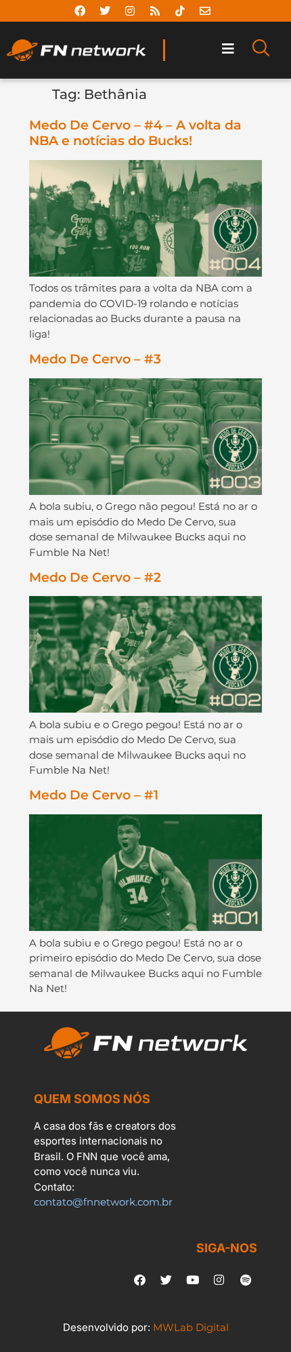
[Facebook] (80, 11)
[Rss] (155, 11)
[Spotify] (245, 1279)
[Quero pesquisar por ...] (261, 50)
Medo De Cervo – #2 (95, 577)
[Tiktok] (180, 11)
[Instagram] (130, 11)
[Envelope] (205, 11)
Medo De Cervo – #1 (93, 795)
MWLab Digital (191, 1327)
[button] (228, 48)
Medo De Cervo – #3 (95, 359)
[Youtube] (192, 1279)
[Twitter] (105, 11)
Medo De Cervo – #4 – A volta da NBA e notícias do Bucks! (135, 132)
